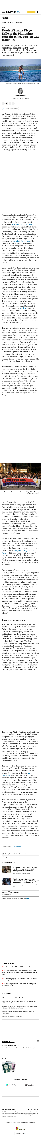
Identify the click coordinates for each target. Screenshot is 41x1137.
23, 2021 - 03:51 (23, 98)
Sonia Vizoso (20, 96)
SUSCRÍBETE (31, 12)
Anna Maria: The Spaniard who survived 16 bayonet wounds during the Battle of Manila (25, 869)
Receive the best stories (10, 1045)
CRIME (3, 28)
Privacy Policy (16, 1122)
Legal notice (9, 1122)
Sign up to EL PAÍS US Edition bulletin (15, 854)
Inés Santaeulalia (17, 885)
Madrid (4, 23)
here (27, 898)
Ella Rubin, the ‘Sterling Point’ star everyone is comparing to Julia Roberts (19, 979)
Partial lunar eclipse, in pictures (12, 1016)
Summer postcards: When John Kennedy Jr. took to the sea (20, 998)
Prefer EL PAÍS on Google (11, 108)
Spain (5, 18)
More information (6, 894)
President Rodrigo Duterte (23, 224)
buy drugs (23, 308)
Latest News (18, 23)
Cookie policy (31, 1122)
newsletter (6, 1041)
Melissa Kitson (18, 846)
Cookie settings (24, 1122)
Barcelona (11, 23)
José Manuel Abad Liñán (19, 873)
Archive (4, 1059)
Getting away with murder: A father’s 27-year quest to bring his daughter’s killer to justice (26, 881)
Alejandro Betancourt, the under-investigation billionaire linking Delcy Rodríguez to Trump (20, 1007)
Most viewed (6, 993)
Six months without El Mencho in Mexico (19, 967)
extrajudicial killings (21, 241)
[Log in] (37, 11)
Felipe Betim (26, 885)
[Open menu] (3, 11)
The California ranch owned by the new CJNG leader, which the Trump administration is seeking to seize (19, 972)
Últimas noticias (8, 963)
